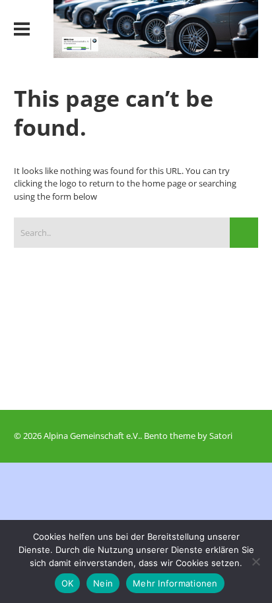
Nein (103, 583)
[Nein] (255, 561)
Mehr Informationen (175, 583)
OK (67, 583)
